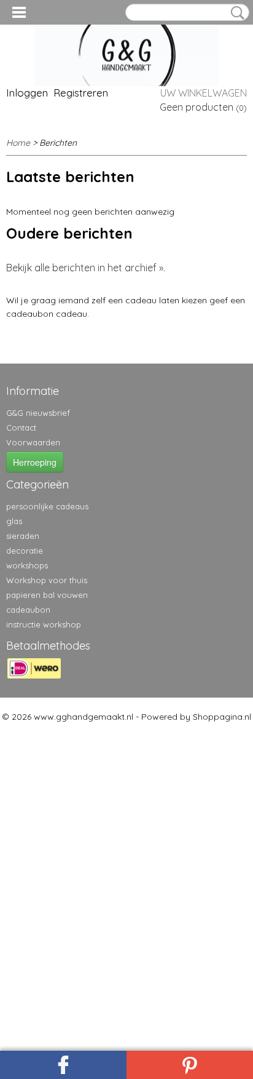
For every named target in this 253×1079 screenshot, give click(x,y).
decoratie (24, 550)
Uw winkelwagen (203, 93)
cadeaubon (28, 610)
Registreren (80, 92)
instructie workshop (43, 624)
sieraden (22, 536)
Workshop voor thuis (46, 580)
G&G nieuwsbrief (38, 413)
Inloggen (27, 92)
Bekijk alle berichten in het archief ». (85, 267)
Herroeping (34, 462)
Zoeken (235, 13)
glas (14, 521)
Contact (21, 427)
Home (18, 142)
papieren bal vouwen (47, 595)
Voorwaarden (33, 442)
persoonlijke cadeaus (47, 506)
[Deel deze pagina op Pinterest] (189, 1065)
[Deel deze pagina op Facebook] (63, 1065)
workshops (27, 565)
